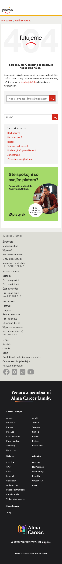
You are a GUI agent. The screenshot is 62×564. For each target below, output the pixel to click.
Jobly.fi (9, 512)
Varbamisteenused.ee (15, 499)
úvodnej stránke (29, 82)
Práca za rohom (11, 314)
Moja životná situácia (14, 263)
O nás (6, 339)
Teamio (35, 422)
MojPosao (36, 462)
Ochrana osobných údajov (16, 361)
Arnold (35, 418)
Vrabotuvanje (38, 471)
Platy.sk (7, 305)
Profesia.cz (11, 427)
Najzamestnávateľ (13, 331)
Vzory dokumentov (13, 254)
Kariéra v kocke (22, 20)
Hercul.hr (36, 476)
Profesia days (10, 318)
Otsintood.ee (11, 485)
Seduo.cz (36, 427)
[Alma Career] (31, 530)
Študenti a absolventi (17, 146)
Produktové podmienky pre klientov (22, 357)
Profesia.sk (6, 20)
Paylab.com (37, 445)
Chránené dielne (11, 322)
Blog (5, 352)
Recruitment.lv (12, 494)
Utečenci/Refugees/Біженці (21, 150)
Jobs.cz (9, 418)
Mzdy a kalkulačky (12, 258)
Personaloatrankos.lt (15, 489)
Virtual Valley (37, 480)
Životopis (8, 241)
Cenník (6, 348)
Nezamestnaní (14, 137)
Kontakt (7, 344)
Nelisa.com (11, 450)
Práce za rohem (13, 441)
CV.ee (8, 471)
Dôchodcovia (13, 132)
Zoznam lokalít (11, 284)
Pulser (35, 485)
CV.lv (8, 467)
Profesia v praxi (11, 292)
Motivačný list (10, 245)
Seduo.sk (36, 432)
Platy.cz (35, 436)
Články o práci (10, 288)
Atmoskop (10, 445)
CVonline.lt (11, 462)
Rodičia (10, 141)
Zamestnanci (13, 154)
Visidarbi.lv (11, 480)
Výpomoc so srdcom (13, 327)
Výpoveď (7, 250)
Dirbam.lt (10, 476)
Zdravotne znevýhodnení (19, 159)
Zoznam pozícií (11, 280)
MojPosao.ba (38, 467)
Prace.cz (10, 432)
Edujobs (7, 310)
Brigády (7, 275)
